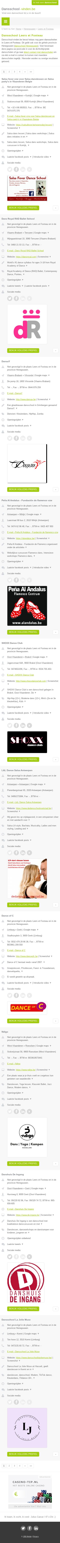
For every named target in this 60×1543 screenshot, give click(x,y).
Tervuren (28, 233)
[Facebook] (29, 1528)
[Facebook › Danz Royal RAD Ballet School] (16, 298)
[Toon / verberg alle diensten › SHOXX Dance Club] (32, 700)
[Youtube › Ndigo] (29, 1111)
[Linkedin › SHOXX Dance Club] (22, 725)
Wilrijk (22, 514)
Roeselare (30, 1046)
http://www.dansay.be (26, 399)
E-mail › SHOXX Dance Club (20, 675)
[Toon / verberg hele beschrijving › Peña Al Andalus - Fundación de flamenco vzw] (32, 546)
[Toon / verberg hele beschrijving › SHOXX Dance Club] (32, 691)
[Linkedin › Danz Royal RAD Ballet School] (22, 298)
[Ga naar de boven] (55, 208)
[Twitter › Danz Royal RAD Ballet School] (9, 298)
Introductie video (42, 157)
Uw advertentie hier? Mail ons (30, 1506)
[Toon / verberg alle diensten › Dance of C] (32, 970)
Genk (19, 929)
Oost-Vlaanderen (15, 657)
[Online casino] (30, 1476)
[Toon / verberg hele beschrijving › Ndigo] (32, 1077)
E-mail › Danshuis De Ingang (20, 1209)
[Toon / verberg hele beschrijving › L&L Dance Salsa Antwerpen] (32, 818)
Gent (27, 1188)
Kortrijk (28, 95)
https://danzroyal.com (26, 257)
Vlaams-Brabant (14, 233)
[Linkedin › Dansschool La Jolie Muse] (22, 1402)
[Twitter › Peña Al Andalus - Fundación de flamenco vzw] (9, 580)
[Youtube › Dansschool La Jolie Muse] (29, 1402)
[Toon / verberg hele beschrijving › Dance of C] (32, 962)
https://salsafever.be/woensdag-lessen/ (34, 125)
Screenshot (13, 128)
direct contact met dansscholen (38, 52)
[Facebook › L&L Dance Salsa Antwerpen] (16, 852)
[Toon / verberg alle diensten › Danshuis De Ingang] (32, 1231)
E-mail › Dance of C (16, 950)
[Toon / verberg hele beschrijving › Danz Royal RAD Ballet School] (32, 264)
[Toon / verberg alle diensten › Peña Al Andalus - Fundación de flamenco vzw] (32, 554)
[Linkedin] (36, 1528)
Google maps (41, 95)
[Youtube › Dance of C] (29, 995)
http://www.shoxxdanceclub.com (31, 681)
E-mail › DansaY (14, 393)
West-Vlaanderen (15, 95)
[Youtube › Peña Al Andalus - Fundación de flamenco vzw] (29, 580)
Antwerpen (12, 514)
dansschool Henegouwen (26, 46)
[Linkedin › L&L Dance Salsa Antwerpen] (22, 852)
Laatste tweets (15, 286)
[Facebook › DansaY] (16, 438)
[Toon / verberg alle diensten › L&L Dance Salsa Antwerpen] (32, 827)
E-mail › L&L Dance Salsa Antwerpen (24, 802)
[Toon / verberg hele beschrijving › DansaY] (32, 407)
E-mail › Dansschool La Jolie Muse (23, 1351)
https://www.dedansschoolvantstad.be (33, 808)
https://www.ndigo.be (25, 1070)
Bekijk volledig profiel (23, 208)
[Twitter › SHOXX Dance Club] (9, 725)
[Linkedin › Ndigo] (22, 1111)
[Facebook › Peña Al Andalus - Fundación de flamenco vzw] (16, 580)
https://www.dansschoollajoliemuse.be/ (34, 1357)
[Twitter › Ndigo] (9, 1111)
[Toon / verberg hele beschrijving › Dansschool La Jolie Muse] (32, 1368)
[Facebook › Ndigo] (16, 1111)
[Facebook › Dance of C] (16, 995)
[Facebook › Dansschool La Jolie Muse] (16, 1402)
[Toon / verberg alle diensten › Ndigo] (32, 1086)
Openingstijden (15, 151)
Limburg (11, 929)
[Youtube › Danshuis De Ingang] (29, 1256)
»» (31, 72)
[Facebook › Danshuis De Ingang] (16, 1256)
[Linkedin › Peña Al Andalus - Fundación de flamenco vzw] (22, 580)
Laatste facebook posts (19, 157)
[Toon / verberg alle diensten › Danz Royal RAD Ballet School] (32, 273)
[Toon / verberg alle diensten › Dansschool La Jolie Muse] (32, 1376)
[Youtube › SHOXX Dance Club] (29, 725)
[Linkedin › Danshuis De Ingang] (22, 1256)
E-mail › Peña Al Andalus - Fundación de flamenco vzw (32, 532)
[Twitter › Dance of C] (9, 995)
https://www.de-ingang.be (27, 1215)
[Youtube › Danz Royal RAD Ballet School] (29, 298)
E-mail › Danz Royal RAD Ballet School (25, 250)
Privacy (36, 1536)
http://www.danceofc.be (27, 956)
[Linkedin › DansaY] (22, 438)
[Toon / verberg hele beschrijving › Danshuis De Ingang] (32, 1222)
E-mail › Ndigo (13, 1064)
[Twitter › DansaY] (9, 438)
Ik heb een (45, 2)
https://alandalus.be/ (25, 538)
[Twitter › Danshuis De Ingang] (9, 1256)
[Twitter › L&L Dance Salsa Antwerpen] (9, 852)
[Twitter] (23, 1528)
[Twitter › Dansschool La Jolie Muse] (9, 1402)
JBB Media (27, 1536)
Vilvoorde (28, 375)
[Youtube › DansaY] (29, 438)
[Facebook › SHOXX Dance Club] (16, 725)
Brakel (28, 657)
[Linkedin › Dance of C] (22, 995)
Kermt (20, 1333)
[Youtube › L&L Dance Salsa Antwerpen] (29, 852)
